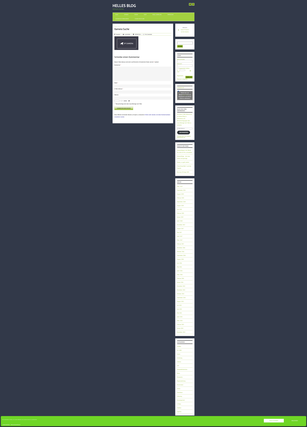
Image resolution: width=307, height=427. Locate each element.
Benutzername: (181, 59)
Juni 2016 (179, 263)
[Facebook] (193, 4)
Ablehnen (294, 420)
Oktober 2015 (180, 294)
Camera (179, 362)
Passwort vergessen (182, 79)
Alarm (178, 354)
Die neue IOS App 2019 (183, 172)
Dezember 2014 (181, 332)
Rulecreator (180, 385)
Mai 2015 (179, 313)
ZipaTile (179, 411)
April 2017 (179, 236)
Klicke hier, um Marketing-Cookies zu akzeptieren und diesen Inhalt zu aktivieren (184, 95)
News (178, 373)
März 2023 (180, 186)
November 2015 (181, 290)
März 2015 (180, 320)
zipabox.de (180, 87)
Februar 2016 (180, 278)
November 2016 (181, 247)
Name (116, 83)
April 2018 (179, 221)
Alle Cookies (274, 420)
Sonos (178, 388)
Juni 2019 (179, 209)
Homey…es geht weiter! (183, 162)
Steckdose (180, 392)
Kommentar (117, 65)
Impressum (170, 14)
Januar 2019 (180, 217)
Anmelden (189, 77)
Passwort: (179, 63)
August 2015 (180, 301)
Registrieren (180, 75)
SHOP (145, 14)
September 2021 (181, 190)
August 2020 (180, 194)
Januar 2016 (180, 282)
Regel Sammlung (157, 14)
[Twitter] (190, 4)
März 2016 (180, 274)
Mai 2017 (179, 232)
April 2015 (179, 317)
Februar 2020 (180, 198)
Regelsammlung (181, 381)
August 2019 (180, 205)
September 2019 (181, 201)
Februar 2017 (180, 244)
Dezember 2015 (181, 286)
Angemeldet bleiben (184, 68)
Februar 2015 (180, 324)
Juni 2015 (179, 309)
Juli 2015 (179, 305)
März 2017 (180, 240)
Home (115, 26)
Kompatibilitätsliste (182, 369)
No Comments (148, 34)
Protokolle (180, 377)
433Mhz (179, 346)
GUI (178, 365)
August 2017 (180, 228)
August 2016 (180, 259)
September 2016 (181, 255)
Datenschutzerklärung (15, 424)
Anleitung (179, 358)
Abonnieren (183, 132)
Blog (117, 14)
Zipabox (126, 14)
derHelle (128, 34)
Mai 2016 (179, 267)
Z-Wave (179, 404)
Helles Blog (124, 5)
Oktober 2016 (180, 251)
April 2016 (179, 271)
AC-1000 (179, 350)
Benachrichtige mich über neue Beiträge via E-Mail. (129, 104)
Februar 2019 (180, 213)
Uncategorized (181, 400)
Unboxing (179, 396)
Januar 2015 (180, 328)
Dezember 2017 (181, 224)
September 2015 (181, 297)
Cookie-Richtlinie (6, 424)
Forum (136, 14)
